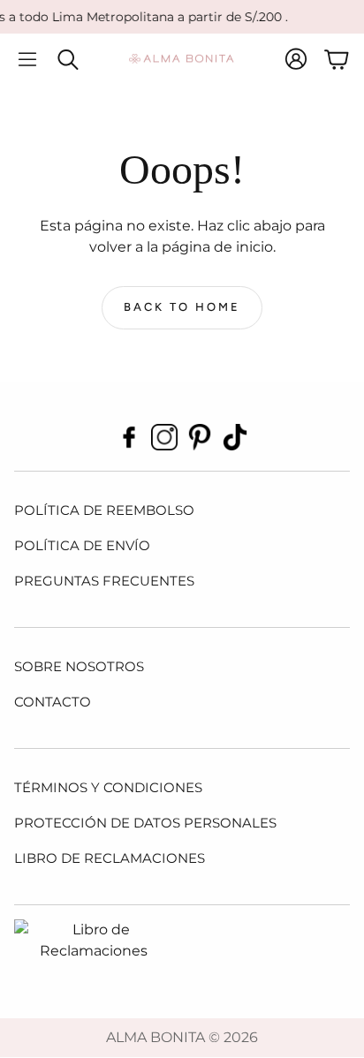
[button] (27, 59)
